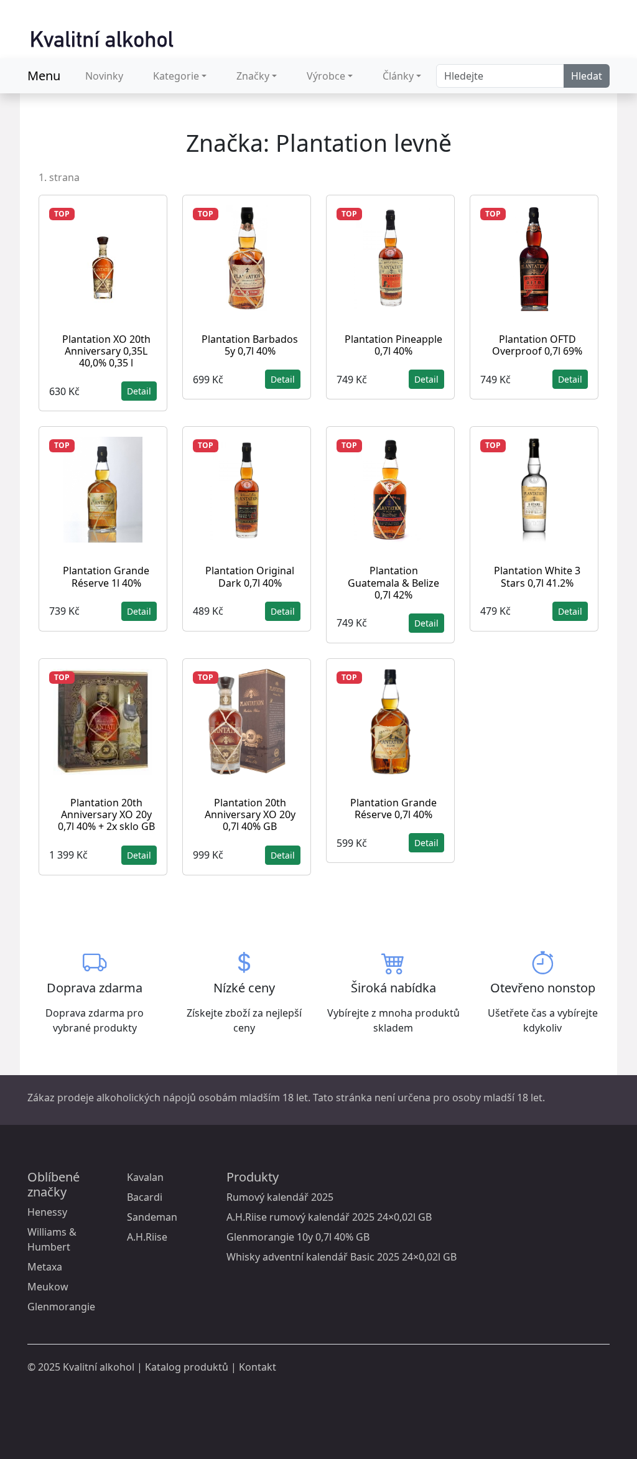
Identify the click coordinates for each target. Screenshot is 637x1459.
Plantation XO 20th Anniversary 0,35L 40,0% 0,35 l (106, 351)
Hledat (586, 76)
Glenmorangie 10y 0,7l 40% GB (298, 1237)
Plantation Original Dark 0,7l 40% (249, 576)
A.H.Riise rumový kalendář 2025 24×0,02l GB (329, 1217)
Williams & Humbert (52, 1239)
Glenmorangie (61, 1306)
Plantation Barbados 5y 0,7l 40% (250, 345)
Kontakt (257, 1367)
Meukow (47, 1287)
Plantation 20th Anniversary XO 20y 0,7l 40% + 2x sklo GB (106, 814)
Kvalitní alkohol (98, 1367)
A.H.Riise (147, 1237)
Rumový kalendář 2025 (279, 1197)
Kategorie (176, 76)
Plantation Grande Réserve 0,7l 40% (393, 808)
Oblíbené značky (53, 1184)
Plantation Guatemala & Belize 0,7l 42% (393, 582)
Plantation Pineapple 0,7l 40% (393, 345)
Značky (252, 76)
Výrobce (326, 76)
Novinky (104, 76)
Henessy (47, 1212)
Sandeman (152, 1217)
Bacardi (144, 1197)
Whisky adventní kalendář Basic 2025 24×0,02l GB (341, 1257)
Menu (43, 75)
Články (398, 76)
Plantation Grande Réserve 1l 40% (106, 576)
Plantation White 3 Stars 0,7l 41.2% (537, 576)
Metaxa (44, 1267)
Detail (139, 391)
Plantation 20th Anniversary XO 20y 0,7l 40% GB (250, 814)
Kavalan (145, 1177)
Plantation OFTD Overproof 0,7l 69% (537, 345)
